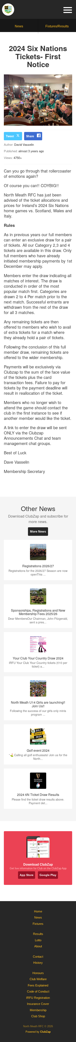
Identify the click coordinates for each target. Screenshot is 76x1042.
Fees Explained (38, 985)
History (38, 962)
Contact (38, 956)
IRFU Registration (38, 997)
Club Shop (38, 1016)
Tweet (10, 136)
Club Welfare (38, 979)
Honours (38, 973)
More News (38, 531)
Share (30, 136)
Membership (38, 1010)
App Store (26, 875)
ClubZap (45, 1031)
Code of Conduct (38, 991)
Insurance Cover (38, 1004)
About (38, 946)
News (19, 26)
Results (38, 934)
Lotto (38, 940)
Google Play (48, 875)
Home (38, 911)
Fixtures (38, 923)
